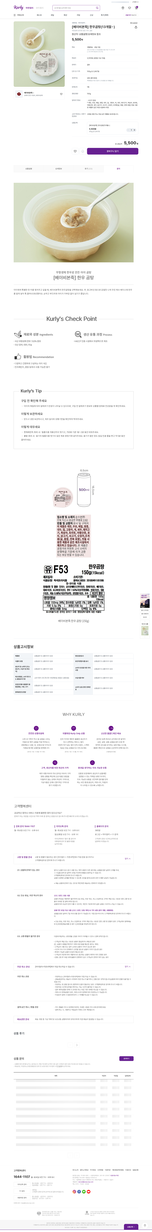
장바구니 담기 (113, 151)
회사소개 (75, 1170)
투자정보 (93, 1170)
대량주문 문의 (21, 1198)
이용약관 (108, 1170)
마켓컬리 (29, 8)
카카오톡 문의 (21, 1184)
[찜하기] (61, 94)
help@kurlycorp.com (28, 1203)
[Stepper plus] (133, 130)
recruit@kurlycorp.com (85, 1182)
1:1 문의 (59, 1066)
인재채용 (100, 1170)
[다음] (77, 1045)
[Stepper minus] (128, 130)
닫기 (126, 859)
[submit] (97, 7)
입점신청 (135, 1170)
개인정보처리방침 (118, 1170)
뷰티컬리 (40, 8)
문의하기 (126, 1059)
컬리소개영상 (84, 1170)
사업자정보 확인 (114, 1175)
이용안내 (128, 1170)
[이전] (70, 1045)
